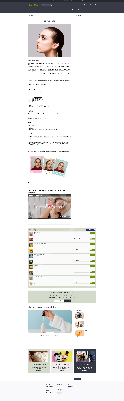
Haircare (30, 17)
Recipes (89, 9)
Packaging (70, 9)
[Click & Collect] (85, 356)
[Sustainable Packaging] (38, 356)
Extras (84, 9)
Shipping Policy (59, 386)
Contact (58, 393)
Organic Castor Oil (37, 95)
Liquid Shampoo (88, 312)
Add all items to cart (91, 229)
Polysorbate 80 (36, 100)
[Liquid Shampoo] (79, 315)
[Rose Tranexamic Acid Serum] (50, 321)
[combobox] (46, 5)
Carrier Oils (39, 9)
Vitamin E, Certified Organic (37, 105)
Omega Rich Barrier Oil (89, 321)
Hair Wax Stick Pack (48, 190)
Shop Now (62, 370)
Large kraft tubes (32, 127)
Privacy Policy (59, 389)
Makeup (64, 9)
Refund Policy (59, 387)
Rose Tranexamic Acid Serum (49, 335)
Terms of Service (60, 390)
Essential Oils (31, 9)
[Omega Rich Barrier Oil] (79, 324)
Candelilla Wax (35, 101)
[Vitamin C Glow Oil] (79, 333)
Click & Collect (85, 370)
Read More (39, 370)
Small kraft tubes (32, 128)
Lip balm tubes (31, 129)
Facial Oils (79, 327)
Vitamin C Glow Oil (88, 330)
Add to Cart (92, 233)
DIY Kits (58, 9)
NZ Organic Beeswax (38, 97)
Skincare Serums (49, 336)
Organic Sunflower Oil (37, 98)
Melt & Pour (78, 9)
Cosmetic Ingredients (48, 9)
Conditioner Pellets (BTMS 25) (39, 99)
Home (29, 15)
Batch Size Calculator (52, 92)
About (30, 12)
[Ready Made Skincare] (62, 356)
